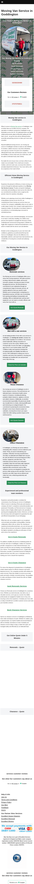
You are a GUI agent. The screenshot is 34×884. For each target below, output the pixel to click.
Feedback (4, 807)
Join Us (4, 797)
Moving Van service (16, 126)
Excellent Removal (8, 819)
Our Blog (4, 805)
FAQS (3, 810)
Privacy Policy (6, 802)
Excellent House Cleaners (10, 816)
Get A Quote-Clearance (17, 420)
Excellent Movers (7, 821)
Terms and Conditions (9, 800)
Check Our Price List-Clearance (17, 482)
